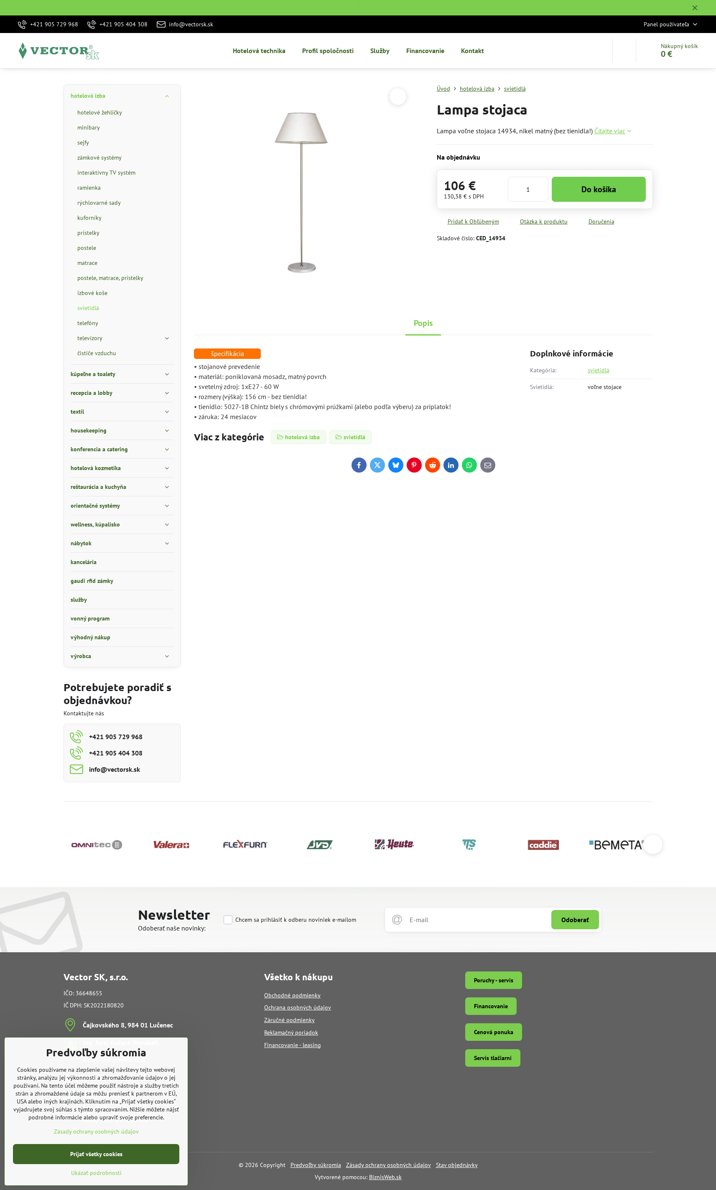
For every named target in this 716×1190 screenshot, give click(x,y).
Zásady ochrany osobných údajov (388, 1165)
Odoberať (575, 919)
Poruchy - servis (493, 980)
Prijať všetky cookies (96, 1154)
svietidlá (598, 370)
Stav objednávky (457, 1165)
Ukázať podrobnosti (96, 1173)
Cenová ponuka (493, 1032)
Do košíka (598, 189)
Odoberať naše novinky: (172, 928)
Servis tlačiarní (493, 1058)
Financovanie (491, 1006)
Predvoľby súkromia (315, 1165)
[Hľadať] (624, 50)
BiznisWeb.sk (385, 1177)
